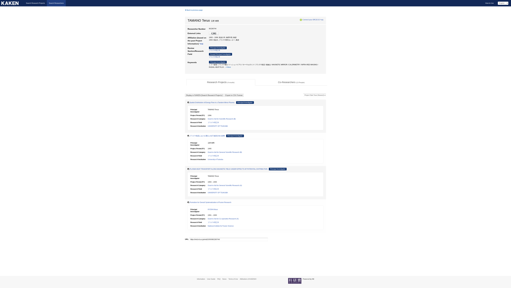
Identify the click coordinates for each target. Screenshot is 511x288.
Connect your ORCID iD (311, 20)
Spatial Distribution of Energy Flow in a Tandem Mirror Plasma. (212, 102)
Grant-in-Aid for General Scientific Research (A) (225, 185)
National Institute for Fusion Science (221, 226)
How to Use (489, 3)
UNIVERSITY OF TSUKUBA (218, 126)
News (224, 279)
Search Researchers (56, 3)
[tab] (220, 82)
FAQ (218, 279)
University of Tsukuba (215, 159)
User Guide (211, 279)
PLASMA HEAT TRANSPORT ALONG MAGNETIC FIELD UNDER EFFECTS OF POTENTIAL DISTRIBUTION (228, 169)
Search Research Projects (35, 3)
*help (321, 20)
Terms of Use (233, 279)
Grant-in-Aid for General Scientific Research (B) (225, 152)
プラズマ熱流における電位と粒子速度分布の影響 (207, 136)
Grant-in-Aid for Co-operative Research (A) (223, 219)
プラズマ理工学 (214, 50)
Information (201, 279)
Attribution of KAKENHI (248, 279)
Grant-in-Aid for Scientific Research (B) (222, 119)
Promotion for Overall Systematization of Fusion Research (210, 202)
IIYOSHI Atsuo (213, 209)
